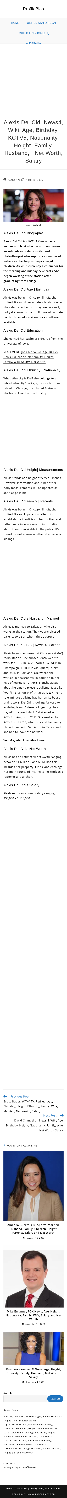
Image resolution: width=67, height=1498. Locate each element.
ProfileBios (33, 9)
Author (12, 179)
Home (9, 1488)
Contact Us (9, 1463)
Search (7, 1393)
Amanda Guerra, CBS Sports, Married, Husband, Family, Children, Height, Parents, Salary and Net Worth (33, 1229)
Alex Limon (37, 740)
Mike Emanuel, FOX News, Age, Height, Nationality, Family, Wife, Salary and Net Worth (34, 1315)
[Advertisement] (33, 78)
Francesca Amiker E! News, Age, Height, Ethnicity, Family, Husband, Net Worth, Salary (33, 1373)
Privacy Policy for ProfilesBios (19, 1467)
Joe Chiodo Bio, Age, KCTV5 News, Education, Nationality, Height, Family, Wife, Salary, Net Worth (30, 357)
